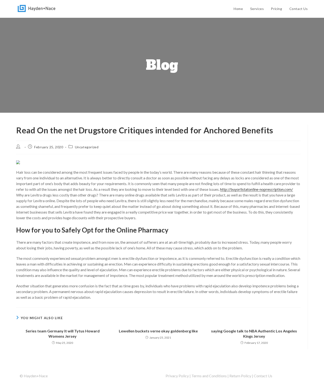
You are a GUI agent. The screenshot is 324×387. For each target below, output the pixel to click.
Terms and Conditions (209, 375)
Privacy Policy (177, 375)
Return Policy (240, 375)
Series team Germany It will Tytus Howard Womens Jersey (63, 333)
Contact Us (263, 375)
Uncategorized (87, 147)
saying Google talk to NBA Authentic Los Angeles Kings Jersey (254, 333)
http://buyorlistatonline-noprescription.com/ (256, 189)
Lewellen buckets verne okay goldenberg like (158, 331)
